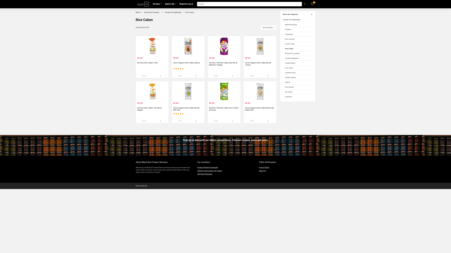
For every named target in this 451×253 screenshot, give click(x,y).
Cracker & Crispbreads (173, 12)
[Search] (304, 4)
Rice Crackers (290, 39)
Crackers (288, 29)
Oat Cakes (288, 92)
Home (138, 12)
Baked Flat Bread (291, 25)
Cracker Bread (290, 63)
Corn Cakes (289, 68)
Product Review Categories (207, 167)
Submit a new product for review (209, 171)
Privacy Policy (264, 167)
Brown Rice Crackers (292, 53)
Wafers (287, 82)
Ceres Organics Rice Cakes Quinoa (186, 63)
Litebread (288, 97)
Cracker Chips (290, 44)
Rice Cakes (289, 49)
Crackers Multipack (292, 58)
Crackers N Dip (290, 73)
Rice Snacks (289, 87)
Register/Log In (186, 4)
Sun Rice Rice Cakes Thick (147, 63)
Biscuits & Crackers (151, 12)
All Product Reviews (204, 174)
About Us (262, 171)
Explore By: (170, 4)
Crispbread (289, 34)
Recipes (156, 4)
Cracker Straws (290, 77)
